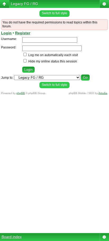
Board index (12, 237)
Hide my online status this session (52, 61)
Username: (9, 39)
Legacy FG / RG (24, 4)
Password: (8, 47)
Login (6, 33)
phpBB (20, 93)
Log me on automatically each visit (53, 55)
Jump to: (7, 78)
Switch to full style (54, 13)
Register (22, 33)
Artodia (102, 93)
